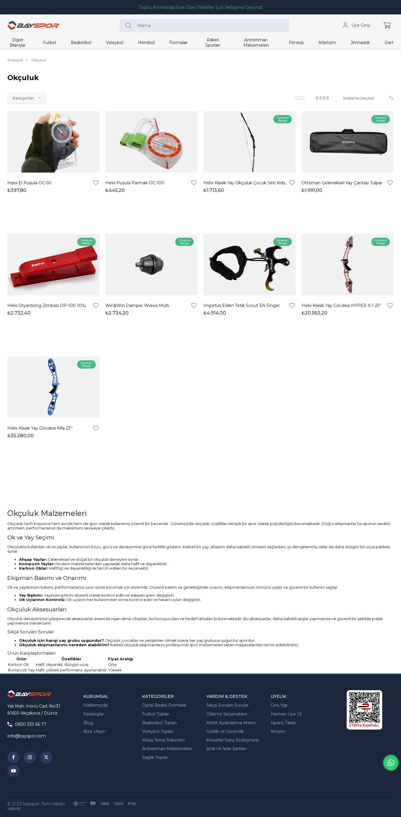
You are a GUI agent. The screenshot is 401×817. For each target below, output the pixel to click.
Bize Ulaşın (94, 731)
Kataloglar (93, 714)
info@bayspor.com (26, 736)
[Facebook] (13, 757)
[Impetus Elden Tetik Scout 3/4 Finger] (249, 264)
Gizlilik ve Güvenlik (225, 731)
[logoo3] (29, 694)
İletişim (278, 731)
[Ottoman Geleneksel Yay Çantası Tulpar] (347, 142)
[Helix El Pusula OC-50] (53, 142)
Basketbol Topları (159, 722)
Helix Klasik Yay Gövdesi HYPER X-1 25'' (341, 305)
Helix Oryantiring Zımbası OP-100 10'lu (46, 305)
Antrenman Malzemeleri (167, 748)
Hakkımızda (95, 705)
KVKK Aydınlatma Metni (230, 722)
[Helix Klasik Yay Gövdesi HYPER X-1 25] (347, 264)
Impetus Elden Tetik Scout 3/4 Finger (241, 305)
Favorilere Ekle (96, 183)
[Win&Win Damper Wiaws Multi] (151, 264)
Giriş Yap (279, 705)
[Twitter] (46, 757)
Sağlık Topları (155, 757)
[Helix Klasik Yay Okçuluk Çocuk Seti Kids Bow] (249, 142)
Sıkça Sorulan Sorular (227, 705)
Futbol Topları (155, 714)
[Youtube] (13, 771)
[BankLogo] (104, 803)
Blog (88, 722)
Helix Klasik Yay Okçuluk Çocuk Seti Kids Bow (245, 182)
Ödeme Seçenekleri (226, 714)
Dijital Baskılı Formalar (164, 705)
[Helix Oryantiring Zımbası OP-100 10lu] (53, 264)
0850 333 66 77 (30, 724)
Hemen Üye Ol (286, 714)
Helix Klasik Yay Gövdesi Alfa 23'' (40, 428)
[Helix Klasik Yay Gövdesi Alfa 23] (53, 387)
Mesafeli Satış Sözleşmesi (232, 740)
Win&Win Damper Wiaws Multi (137, 305)
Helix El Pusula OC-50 (29, 182)
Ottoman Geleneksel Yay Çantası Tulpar (341, 182)
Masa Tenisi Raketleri (163, 740)
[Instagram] (30, 757)
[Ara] (130, 25)
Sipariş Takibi (283, 722)
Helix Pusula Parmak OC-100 (134, 182)
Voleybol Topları (157, 731)
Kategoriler (24, 98)
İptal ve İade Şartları (226, 748)
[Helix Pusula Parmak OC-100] (151, 142)
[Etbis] (364, 710)
